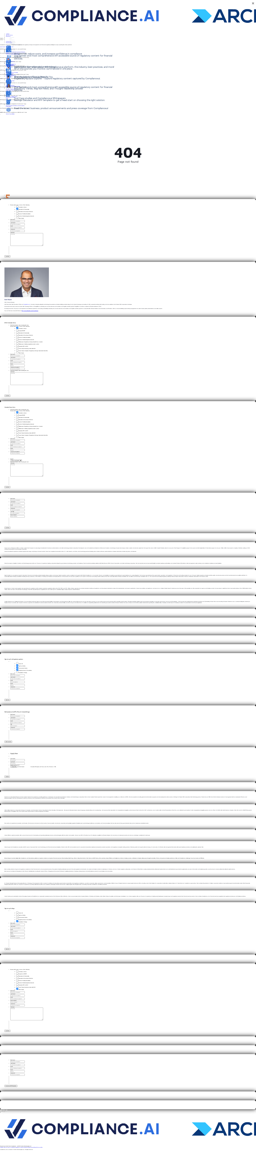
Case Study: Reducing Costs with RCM (27, 348)
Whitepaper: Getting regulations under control (29, 344)
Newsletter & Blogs (23, 672)
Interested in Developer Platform (26, 211)
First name (12, 673)
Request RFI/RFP (22, 330)
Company (12, 229)
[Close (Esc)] (1, 1110)
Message (12, 232)
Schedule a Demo (23, 207)
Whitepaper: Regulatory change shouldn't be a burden (31, 341)
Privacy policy (39, 1147)
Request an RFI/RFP (23, 974)
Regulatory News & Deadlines (25, 670)
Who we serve (7, 1147)
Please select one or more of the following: (20, 205)
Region (12, 459)
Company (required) (15, 367)
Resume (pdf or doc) (15, 765)
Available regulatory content (17, 1147)
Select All (21, 663)
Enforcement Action (23, 668)
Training (25, 1147)
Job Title (12, 511)
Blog (35, 1147)
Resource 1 (12, 39)
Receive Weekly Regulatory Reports (26, 216)
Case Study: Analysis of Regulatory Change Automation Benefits (33, 350)
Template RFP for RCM (23, 346)
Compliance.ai (26, 304)
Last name (13, 677)
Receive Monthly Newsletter (25, 213)
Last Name (13, 222)
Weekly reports (30, 1147)
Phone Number (13, 514)
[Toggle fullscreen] (4, 1110)
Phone (11, 364)
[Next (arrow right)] (4, 1111)
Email (11, 226)
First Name (12, 219)
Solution (7, 34)
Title (11, 724)
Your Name (12, 758)
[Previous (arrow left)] (1, 1111)
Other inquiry (21, 218)
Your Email (12, 761)
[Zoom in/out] (6, 1110)
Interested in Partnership (24, 209)
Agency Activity (22, 666)
